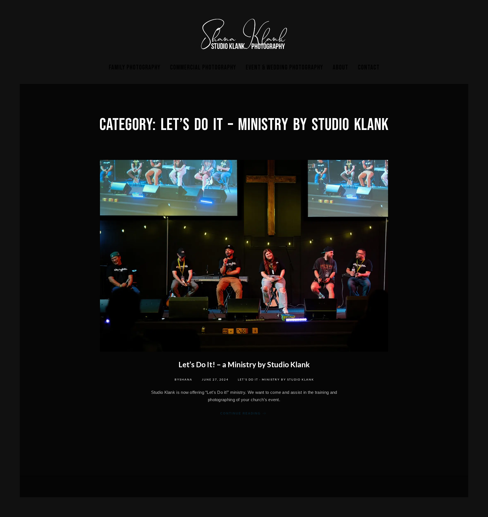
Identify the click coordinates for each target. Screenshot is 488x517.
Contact (369, 67)
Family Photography (134, 67)
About (340, 67)
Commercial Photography (203, 67)
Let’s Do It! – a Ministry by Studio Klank (244, 364)
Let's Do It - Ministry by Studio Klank (276, 379)
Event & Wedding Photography (284, 67)
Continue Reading (240, 413)
